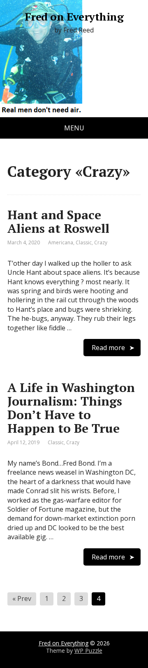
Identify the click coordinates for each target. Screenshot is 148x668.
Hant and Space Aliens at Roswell (58, 221)
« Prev (21, 598)
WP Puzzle (88, 650)
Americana (60, 242)
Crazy (100, 242)
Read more (108, 347)
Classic (84, 242)
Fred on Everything (74, 16)
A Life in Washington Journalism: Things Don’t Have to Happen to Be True (71, 407)
